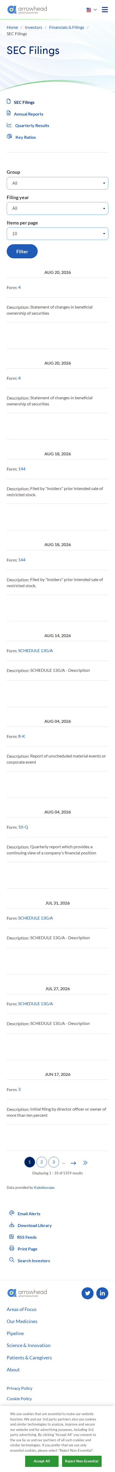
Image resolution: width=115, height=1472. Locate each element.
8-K (21, 736)
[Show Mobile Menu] (104, 9)
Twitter (88, 1293)
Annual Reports (28, 113)
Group (13, 172)
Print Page (27, 1248)
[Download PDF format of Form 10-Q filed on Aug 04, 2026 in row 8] (23, 875)
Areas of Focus (22, 1309)
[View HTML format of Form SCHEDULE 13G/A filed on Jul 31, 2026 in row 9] (11, 961)
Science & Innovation (29, 1345)
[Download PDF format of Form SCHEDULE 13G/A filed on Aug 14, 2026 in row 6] (23, 693)
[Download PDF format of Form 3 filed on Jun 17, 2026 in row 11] (23, 1137)
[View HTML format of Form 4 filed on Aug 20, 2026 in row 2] (11, 335)
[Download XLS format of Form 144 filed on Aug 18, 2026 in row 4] (49, 517)
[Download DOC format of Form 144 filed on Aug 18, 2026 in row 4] (36, 517)
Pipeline (15, 1333)
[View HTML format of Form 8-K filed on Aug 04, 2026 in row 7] (11, 784)
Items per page (22, 223)
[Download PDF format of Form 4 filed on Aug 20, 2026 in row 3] (23, 426)
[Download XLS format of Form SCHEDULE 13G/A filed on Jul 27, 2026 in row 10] (49, 1046)
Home (12, 27)
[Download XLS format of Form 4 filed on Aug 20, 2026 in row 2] (49, 335)
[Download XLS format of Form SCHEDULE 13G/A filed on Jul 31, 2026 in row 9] (49, 961)
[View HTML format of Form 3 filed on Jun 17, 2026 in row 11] (11, 1137)
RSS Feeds (26, 1237)
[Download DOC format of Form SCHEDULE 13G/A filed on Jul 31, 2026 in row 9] (36, 961)
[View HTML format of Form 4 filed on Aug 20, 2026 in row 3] (11, 426)
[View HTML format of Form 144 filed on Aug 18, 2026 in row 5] (11, 608)
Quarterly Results (32, 125)
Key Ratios (26, 137)
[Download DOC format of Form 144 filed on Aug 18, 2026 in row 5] (36, 608)
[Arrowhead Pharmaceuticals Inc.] (27, 10)
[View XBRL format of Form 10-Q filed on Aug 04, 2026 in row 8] (62, 875)
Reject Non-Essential (82, 1461)
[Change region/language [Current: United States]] (92, 10)
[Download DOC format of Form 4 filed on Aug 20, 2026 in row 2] (36, 335)
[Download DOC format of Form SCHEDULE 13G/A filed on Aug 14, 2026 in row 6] (36, 693)
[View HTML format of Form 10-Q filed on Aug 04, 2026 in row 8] (11, 875)
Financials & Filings (66, 27)
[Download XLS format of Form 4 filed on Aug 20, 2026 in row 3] (49, 426)
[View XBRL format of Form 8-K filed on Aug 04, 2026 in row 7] (62, 784)
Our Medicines (22, 1321)
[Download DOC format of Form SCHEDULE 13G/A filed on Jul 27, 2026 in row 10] (36, 1046)
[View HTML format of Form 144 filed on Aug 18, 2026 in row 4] (11, 517)
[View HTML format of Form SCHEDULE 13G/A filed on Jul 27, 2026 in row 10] (11, 1046)
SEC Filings (24, 102)
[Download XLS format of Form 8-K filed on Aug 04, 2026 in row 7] (49, 784)
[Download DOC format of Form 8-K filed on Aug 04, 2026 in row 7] (36, 784)
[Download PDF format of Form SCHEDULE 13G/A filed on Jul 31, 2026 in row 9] (23, 961)
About (13, 1369)
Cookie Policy (19, 1398)
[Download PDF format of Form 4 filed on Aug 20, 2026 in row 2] (23, 335)
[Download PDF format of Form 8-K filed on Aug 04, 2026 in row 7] (23, 784)
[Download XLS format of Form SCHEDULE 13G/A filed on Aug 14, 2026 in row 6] (49, 693)
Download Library (34, 1225)
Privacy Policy (19, 1388)
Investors (33, 27)
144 (21, 468)
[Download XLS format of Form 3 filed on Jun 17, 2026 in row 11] (49, 1137)
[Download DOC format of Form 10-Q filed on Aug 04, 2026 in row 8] (36, 875)
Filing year (18, 197)
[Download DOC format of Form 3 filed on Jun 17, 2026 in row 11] (36, 1137)
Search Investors (33, 1260)
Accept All (42, 1461)
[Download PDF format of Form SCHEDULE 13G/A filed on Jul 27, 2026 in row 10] (23, 1046)
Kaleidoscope (44, 1187)
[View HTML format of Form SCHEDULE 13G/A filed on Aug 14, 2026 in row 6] (11, 693)
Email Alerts (28, 1213)
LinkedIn (102, 1293)
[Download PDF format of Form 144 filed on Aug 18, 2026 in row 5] (23, 608)
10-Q (23, 826)
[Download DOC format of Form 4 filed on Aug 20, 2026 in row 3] (36, 426)
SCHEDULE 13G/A (35, 650)
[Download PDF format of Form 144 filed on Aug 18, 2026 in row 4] (23, 517)
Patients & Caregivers (29, 1357)
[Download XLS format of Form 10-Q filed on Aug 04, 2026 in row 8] (49, 875)
